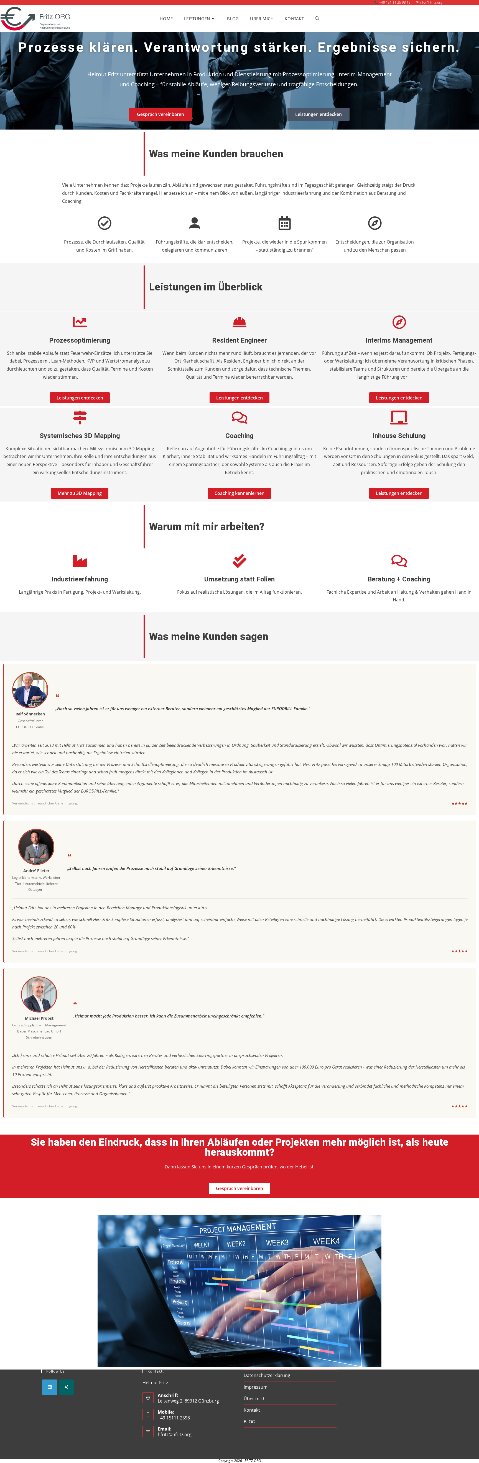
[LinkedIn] (49, 1387)
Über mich (255, 1399)
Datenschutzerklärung (267, 1375)
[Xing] (66, 1387)
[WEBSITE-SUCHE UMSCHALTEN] (317, 18)
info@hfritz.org (430, 2)
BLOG (249, 1422)
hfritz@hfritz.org (175, 1434)
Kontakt (252, 1410)
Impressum (255, 1387)
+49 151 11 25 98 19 (395, 2)
